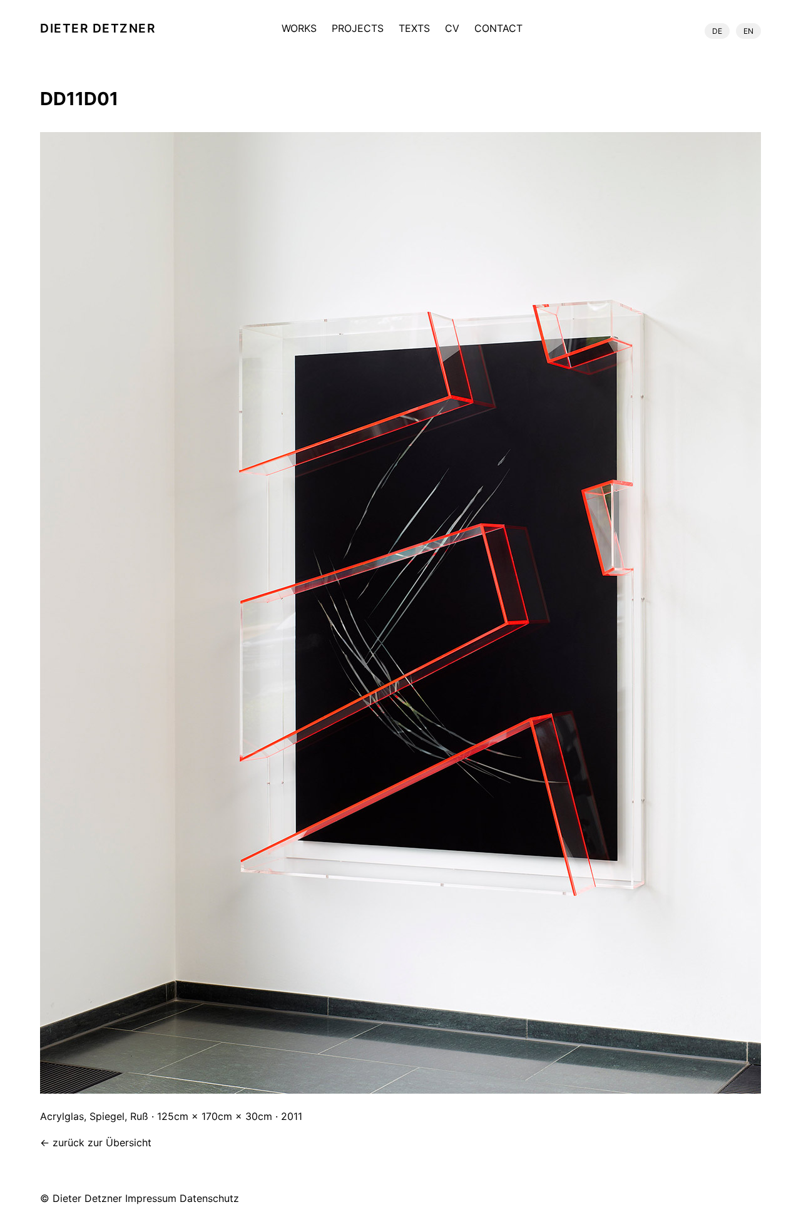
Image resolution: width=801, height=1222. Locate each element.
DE (717, 31)
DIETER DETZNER (98, 28)
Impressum (150, 1198)
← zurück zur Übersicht (95, 1142)
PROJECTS (358, 28)
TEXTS (414, 28)
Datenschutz (209, 1198)
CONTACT (498, 28)
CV (452, 28)
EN (748, 31)
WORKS (299, 28)
